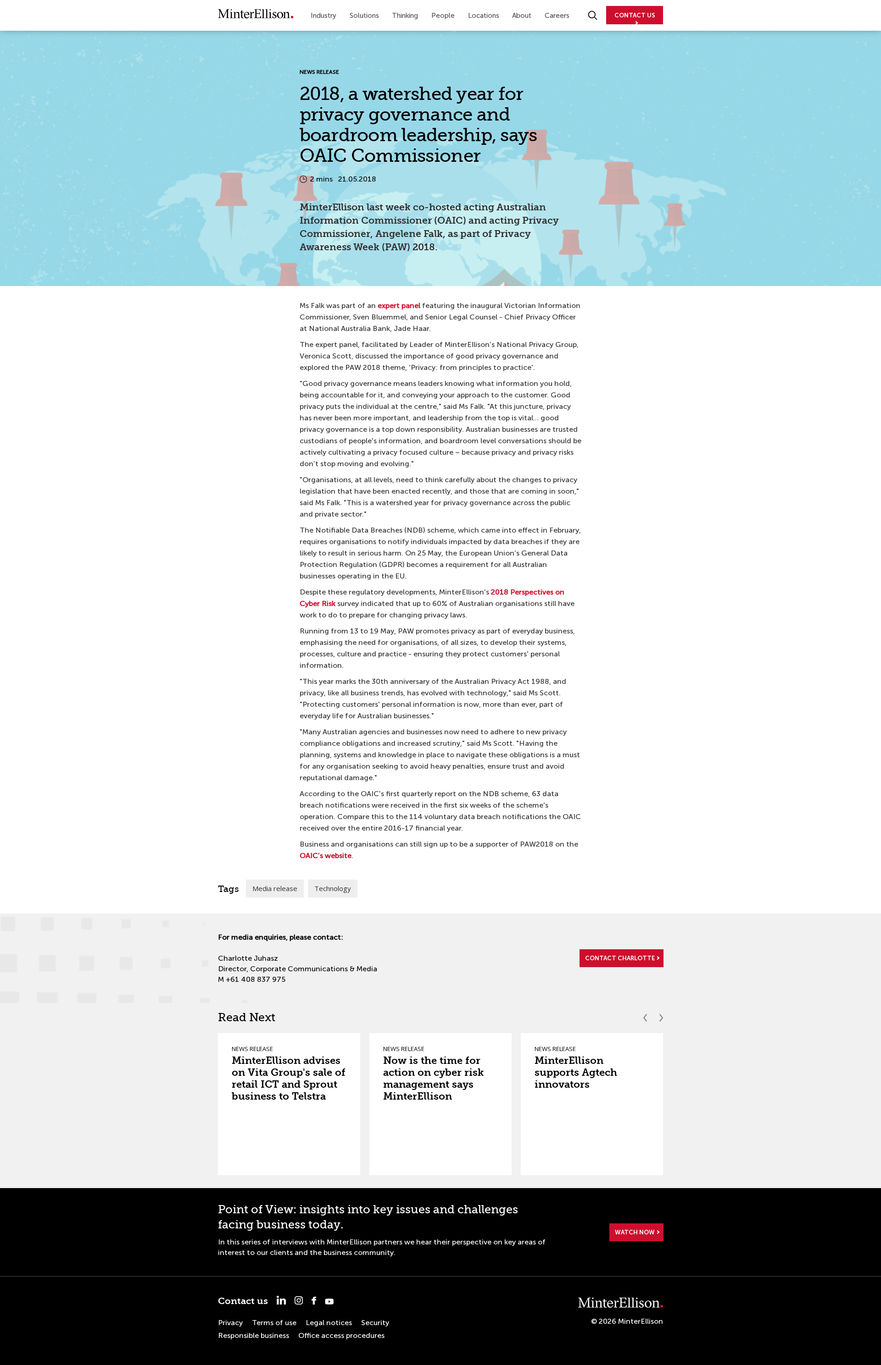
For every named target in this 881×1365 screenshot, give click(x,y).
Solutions (364, 15)
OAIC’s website (325, 855)
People (443, 15)
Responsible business (253, 1335)
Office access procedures (341, 1335)
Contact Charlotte (620, 958)
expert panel (399, 305)
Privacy (230, 1322)
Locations (483, 15)
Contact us (243, 1301)
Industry (323, 15)
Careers (557, 15)
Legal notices (329, 1322)
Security (375, 1322)
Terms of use (274, 1322)
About (521, 15)
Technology (332, 888)
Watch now (635, 1232)
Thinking (405, 15)
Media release (274, 888)
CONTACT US (634, 15)
